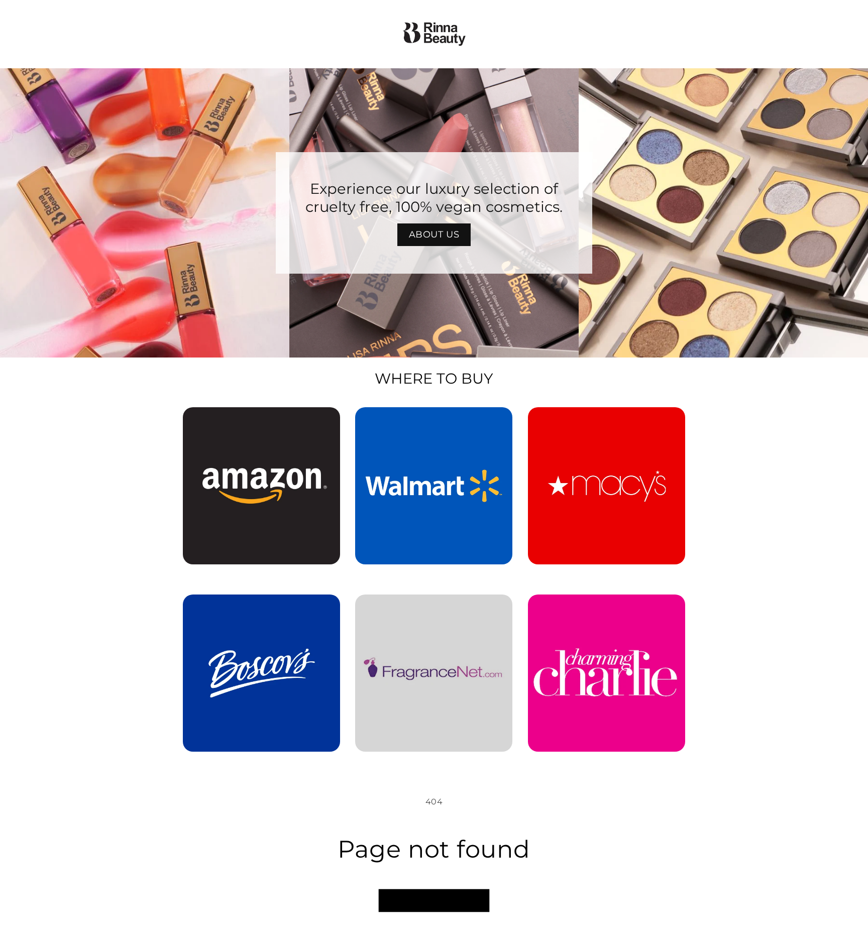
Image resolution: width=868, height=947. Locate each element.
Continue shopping (434, 900)
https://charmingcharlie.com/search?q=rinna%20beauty (606, 609)
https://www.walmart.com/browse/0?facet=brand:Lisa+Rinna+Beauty (433, 421)
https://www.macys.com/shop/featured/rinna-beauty (606, 421)
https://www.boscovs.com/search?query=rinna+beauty (255, 609)
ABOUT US (434, 234)
